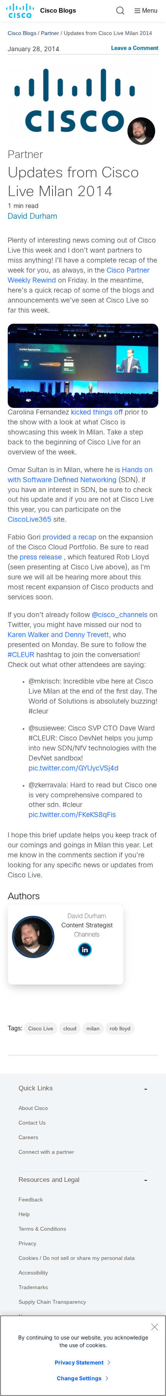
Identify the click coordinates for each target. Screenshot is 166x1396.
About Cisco (33, 1108)
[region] (83, 1355)
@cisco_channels (119, 615)
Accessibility (33, 1273)
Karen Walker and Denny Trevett (58, 635)
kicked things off (97, 412)
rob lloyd (120, 1028)
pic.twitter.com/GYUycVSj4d (74, 768)
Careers (28, 1137)
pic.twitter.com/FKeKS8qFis (72, 815)
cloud (69, 1028)
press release (41, 557)
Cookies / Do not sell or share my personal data (77, 1258)
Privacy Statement (79, 1362)
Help (24, 1214)
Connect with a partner (46, 1152)
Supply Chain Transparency (52, 1302)
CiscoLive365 (29, 520)
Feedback (31, 1199)
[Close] (154, 1327)
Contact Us (32, 1123)
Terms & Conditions (42, 1229)
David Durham (32, 216)
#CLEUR (21, 655)
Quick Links (36, 1088)
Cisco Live (40, 1028)
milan (93, 1028)
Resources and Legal (49, 1179)
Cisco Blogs (58, 10)
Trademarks (33, 1287)
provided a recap (69, 537)
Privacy (27, 1243)
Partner (50, 33)
